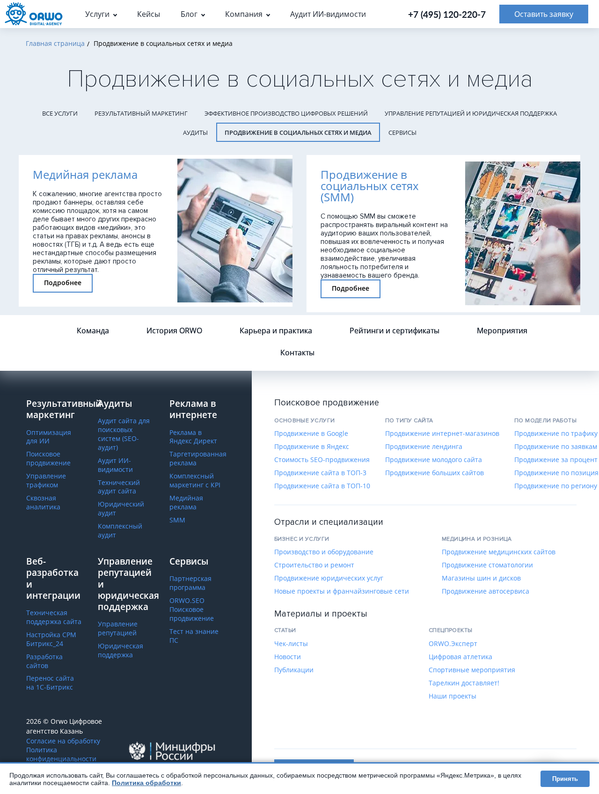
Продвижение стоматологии (487, 565)
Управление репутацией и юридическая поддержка (471, 113)
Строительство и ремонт (314, 565)
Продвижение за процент (556, 460)
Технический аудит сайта (119, 487)
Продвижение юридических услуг (328, 578)
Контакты (297, 352)
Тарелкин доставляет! (464, 683)
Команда (93, 330)
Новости (287, 657)
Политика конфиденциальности (61, 754)
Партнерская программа (190, 583)
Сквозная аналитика (43, 502)
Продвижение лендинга (423, 446)
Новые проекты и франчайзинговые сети (341, 591)
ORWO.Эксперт (453, 644)
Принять (565, 778)
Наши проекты (452, 696)
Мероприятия (502, 330)
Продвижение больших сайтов (434, 473)
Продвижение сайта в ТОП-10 (322, 486)
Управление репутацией (118, 628)
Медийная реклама (186, 502)
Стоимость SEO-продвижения (322, 460)
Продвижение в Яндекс (311, 446)
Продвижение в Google (311, 433)
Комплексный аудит (120, 530)
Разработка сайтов (44, 661)
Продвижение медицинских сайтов (498, 552)
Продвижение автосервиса (485, 591)
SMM (177, 520)
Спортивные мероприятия (472, 670)
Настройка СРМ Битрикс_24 (51, 639)
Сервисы (402, 132)
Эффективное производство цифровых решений (286, 113)
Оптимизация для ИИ (48, 437)
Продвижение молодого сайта (433, 460)
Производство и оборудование (323, 552)
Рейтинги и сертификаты (394, 330)
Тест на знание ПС (194, 636)
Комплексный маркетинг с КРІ (194, 480)
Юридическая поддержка (120, 650)
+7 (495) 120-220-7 (447, 14)
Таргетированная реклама (197, 458)
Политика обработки (146, 783)
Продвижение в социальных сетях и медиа (298, 132)
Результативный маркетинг (141, 113)
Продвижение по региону (555, 486)
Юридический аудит (121, 508)
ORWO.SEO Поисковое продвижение (191, 609)
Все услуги (60, 113)
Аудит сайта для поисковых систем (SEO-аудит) (124, 434)
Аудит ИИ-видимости (115, 465)
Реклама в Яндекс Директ (193, 437)
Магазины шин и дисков (481, 578)
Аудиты (195, 132)
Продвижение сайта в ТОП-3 (320, 473)
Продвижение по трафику (556, 433)
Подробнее (62, 282)
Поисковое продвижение (48, 458)
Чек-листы (291, 644)
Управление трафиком (46, 480)
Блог (189, 14)
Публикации (294, 670)
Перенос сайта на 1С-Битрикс (50, 682)
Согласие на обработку (63, 741)
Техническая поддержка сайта (53, 617)
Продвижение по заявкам (555, 446)
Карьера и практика (276, 330)
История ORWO (174, 330)
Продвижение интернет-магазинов (442, 433)
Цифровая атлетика (460, 657)
